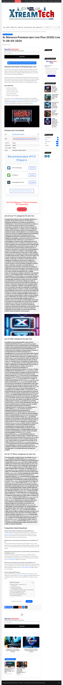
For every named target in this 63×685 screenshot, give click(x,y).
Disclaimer (33, 1)
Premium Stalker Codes (16, 31)
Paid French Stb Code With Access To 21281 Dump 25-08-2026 (55, 105)
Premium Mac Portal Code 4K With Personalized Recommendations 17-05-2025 (21, 671)
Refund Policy (57, 1)
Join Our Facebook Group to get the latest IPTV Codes (22, 62)
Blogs (34, 27)
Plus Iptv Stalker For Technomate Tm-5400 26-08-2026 (55, 89)
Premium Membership (9, 534)
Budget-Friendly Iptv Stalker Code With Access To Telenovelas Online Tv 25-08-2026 (55, 122)
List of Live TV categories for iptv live (18, 591)
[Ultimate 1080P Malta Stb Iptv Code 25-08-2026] (47, 97)
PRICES (7, 27)
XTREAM (12, 27)
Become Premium (51, 75)
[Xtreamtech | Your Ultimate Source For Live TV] (31, 13)
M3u (16, 27)
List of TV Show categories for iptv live (18, 594)
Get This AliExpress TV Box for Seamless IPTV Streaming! (22, 589)
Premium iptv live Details (15, 587)
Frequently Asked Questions (16, 595)
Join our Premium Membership (16, 100)
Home (4, 27)
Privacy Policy (50, 1)
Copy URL (29, 601)
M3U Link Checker (28, 27)
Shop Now (22, 209)
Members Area (39, 27)
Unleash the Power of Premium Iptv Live (18, 584)
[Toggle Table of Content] (32, 583)
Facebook (33, 101)
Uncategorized (48, 137)
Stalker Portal (20, 27)
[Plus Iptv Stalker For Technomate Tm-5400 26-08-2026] (47, 88)
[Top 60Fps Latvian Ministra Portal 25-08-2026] (47, 113)
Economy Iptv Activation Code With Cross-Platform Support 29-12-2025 (9, 670)
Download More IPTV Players (22, 190)
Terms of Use (38, 1)
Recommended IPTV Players (17, 588)
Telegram (6, 103)
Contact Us (27, 1)
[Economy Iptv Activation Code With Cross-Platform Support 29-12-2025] (9, 664)
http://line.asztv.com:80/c (18, 134)
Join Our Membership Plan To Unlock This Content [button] (24, 138)
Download (32, 167)
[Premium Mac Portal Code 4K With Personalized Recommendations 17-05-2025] (22, 664)
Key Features (14, 585)
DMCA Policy (44, 1)
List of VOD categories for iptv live (17, 592)
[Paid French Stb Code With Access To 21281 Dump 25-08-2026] (47, 105)
